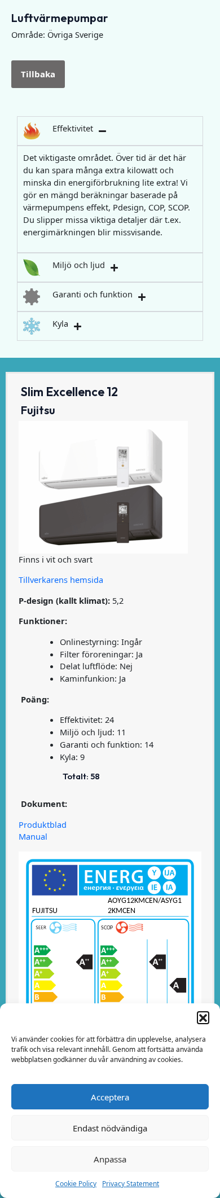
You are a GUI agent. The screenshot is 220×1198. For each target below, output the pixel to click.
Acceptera (110, 1097)
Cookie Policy (75, 1183)
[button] (203, 1017)
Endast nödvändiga (110, 1128)
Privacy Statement (130, 1183)
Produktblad (43, 824)
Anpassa (110, 1159)
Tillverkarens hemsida (61, 579)
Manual (33, 836)
